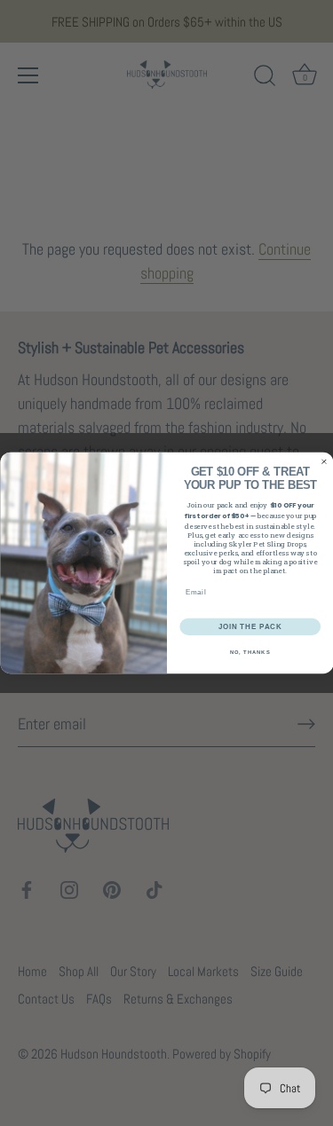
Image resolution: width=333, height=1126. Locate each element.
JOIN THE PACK (249, 626)
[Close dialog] (324, 462)
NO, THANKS (249, 653)
